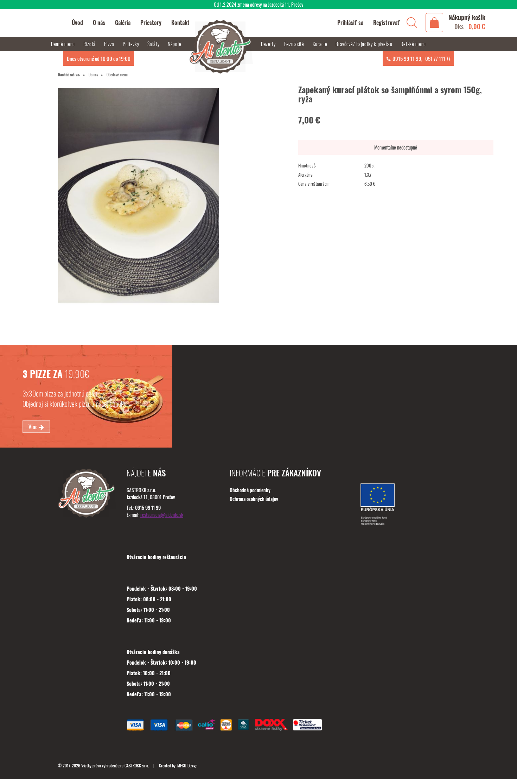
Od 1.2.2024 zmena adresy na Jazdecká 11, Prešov (258, 4)
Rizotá (90, 44)
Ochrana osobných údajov (254, 498)
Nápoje (175, 44)
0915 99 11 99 (406, 58)
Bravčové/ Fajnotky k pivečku (365, 44)
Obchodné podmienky (250, 490)
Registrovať (386, 22)
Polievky (131, 44)
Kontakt (180, 22)
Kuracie (321, 44)
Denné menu (63, 44)
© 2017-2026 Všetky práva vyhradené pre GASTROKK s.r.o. (104, 765)
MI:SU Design (187, 765)
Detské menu (413, 44)
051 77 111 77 (438, 58)
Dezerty (269, 44)
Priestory (150, 22)
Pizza (110, 44)
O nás (99, 22)
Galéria (122, 22)
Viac (33, 427)
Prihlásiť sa (350, 22)
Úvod (77, 22)
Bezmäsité (295, 44)
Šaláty (154, 44)
